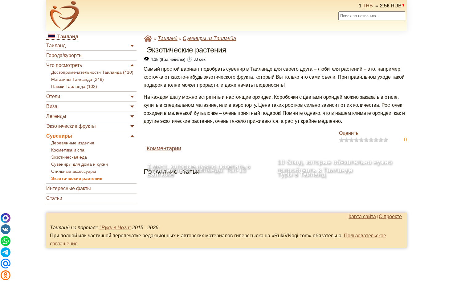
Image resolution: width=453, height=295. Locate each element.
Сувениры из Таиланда (209, 38)
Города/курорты (64, 55)
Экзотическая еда (69, 157)
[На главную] (64, 15)
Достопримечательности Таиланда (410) (92, 72)
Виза (51, 106)
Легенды (56, 116)
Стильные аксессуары (73, 171)
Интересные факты (68, 188)
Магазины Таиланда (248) (77, 79)
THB (368, 5)
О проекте (390, 216)
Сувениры (59, 136)
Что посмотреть (64, 65)
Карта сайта (362, 216)
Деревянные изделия (72, 143)
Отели (53, 96)
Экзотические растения (76, 178)
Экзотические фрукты (71, 126)
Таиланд (56, 45)
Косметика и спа (67, 150)
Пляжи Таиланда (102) (74, 86)
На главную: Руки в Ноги (148, 38)
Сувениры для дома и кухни (79, 164)
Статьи (54, 198)
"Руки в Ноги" (115, 227)
